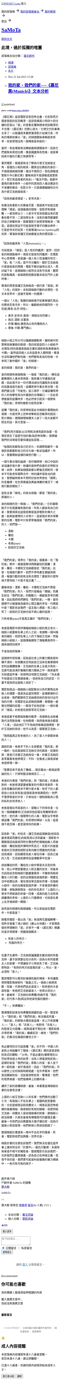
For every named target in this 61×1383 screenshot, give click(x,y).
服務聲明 (36, 1331)
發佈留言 (7, 1252)
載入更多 (7, 1231)
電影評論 (27, 1218)
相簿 (11, 62)
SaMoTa (11, 30)
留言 (30, 1205)
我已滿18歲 (8, 1376)
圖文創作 (29, 55)
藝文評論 (27, 1214)
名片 (11, 70)
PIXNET (15, 1328)
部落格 (12, 66)
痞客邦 (23, 1205)
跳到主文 (6, 39)
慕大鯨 (5, 1186)
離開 (19, 1376)
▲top (4, 1224)
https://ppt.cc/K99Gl (20, 110)
